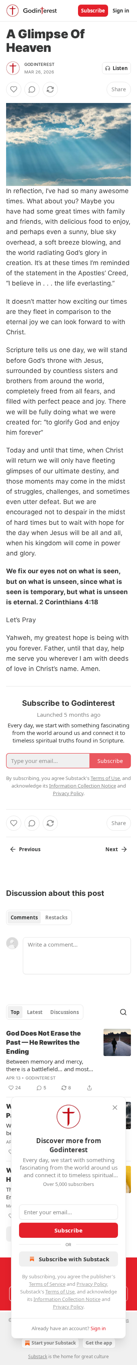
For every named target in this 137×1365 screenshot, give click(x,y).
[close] (115, 1107)
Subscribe (93, 10)
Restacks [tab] (56, 917)
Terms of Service (47, 1284)
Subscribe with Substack (74, 1259)
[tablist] (39, 917)
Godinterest (39, 64)
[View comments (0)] (32, 89)
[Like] (13, 89)
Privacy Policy (91, 1284)
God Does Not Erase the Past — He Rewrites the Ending (43, 1042)
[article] (68, 1060)
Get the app (99, 1343)
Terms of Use (60, 1291)
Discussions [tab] (64, 1012)
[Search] (123, 1012)
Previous (29, 849)
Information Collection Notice (66, 1299)
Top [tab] (15, 1012)
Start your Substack (54, 1343)
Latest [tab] (35, 1012)
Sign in (121, 10)
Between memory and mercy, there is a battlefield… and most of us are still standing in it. (47, 1065)
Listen (120, 68)
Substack (37, 1356)
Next (111, 849)
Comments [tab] (24, 917)
